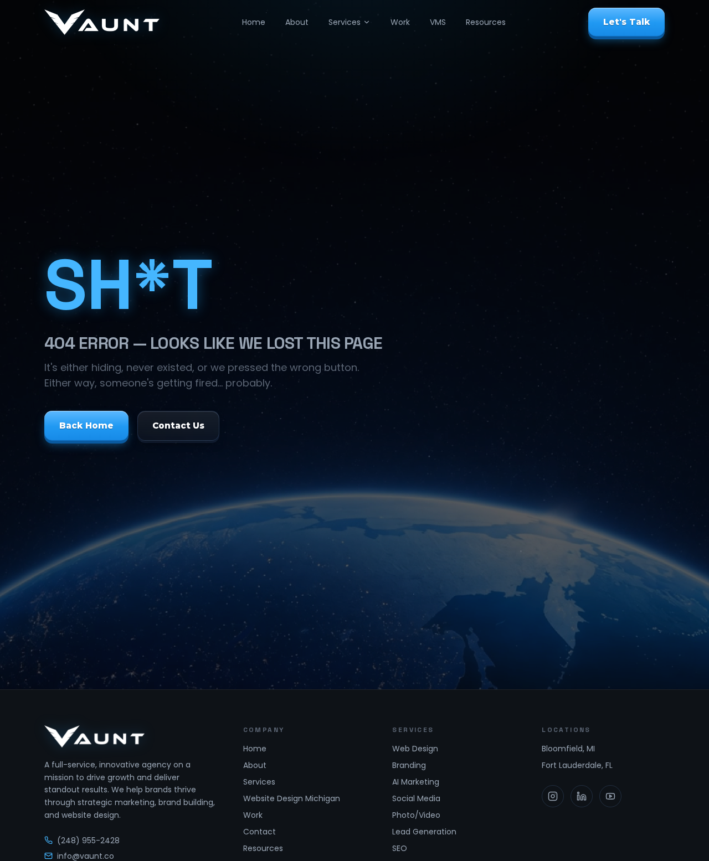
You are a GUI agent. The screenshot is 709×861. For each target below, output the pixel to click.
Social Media (416, 798)
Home (253, 22)
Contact (259, 831)
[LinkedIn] (582, 796)
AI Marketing (415, 781)
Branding (409, 765)
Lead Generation (424, 831)
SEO (399, 848)
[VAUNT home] (102, 22)
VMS (438, 22)
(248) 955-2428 (88, 840)
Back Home (86, 425)
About (297, 22)
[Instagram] (553, 796)
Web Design (415, 748)
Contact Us (178, 425)
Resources (486, 22)
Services (344, 22)
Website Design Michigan (291, 798)
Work (400, 22)
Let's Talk (626, 22)
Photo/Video (416, 815)
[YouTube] (610, 796)
